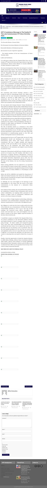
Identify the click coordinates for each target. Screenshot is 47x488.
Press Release (9, 37)
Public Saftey (37, 95)
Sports (36, 102)
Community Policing (39, 87)
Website (3, 438)
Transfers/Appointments (39, 107)
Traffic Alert (37, 104)
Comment (4, 418)
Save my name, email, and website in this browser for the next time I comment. (5, 448)
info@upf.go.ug (6, 476)
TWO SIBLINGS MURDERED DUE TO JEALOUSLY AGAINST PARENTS (16, 403)
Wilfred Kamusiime (12, 39)
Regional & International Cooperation (39, 98)
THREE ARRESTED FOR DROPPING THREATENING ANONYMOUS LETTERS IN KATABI (27, 404)
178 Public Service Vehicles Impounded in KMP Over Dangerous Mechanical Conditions (42, 73)
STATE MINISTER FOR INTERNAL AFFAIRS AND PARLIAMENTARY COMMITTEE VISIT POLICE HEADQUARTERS (42, 38)
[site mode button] (43, 22)
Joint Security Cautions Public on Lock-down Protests (5, 403)
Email (3, 434)
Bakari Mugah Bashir (41, 55)
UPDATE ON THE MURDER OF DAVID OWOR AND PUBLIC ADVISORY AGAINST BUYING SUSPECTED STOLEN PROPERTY (42, 61)
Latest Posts (4, 37)
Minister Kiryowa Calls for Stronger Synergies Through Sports (41, 49)
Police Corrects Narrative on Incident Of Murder (29, 386)
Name (3, 429)
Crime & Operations (39, 89)
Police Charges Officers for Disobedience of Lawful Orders (6, 386)
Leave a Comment (24, 39)
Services (3, 20)
